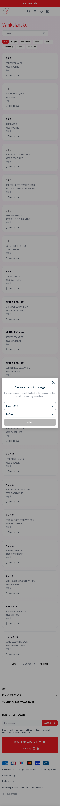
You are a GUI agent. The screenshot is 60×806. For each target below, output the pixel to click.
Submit (30, 422)
